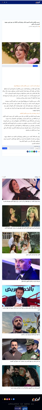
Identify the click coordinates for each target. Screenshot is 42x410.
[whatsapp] (27, 151)
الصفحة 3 (35, 65)
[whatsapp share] (32, 151)
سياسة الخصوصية (27, 403)
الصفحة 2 (36, 148)
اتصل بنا (21, 403)
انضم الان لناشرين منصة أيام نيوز (13, 403)
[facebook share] (36, 151)
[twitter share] (34, 151)
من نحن (32, 403)
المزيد (4, 176)
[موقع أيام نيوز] (36, 2)
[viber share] (30, 151)
